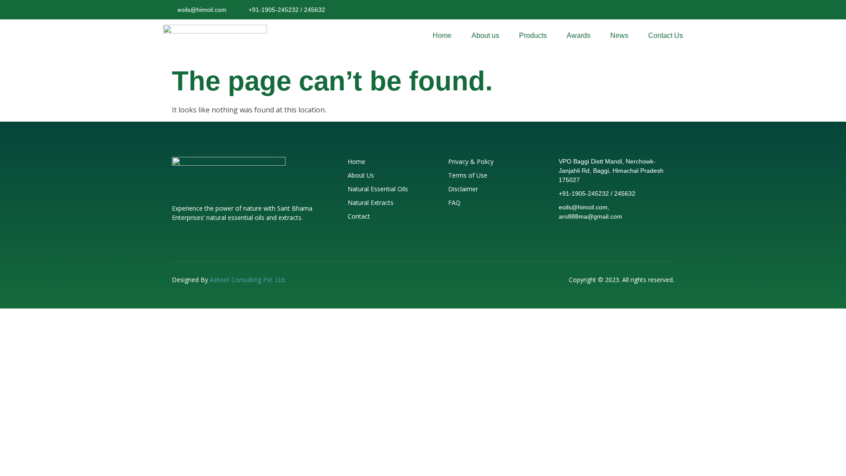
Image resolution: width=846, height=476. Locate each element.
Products (533, 35)
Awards (578, 35)
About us (485, 35)
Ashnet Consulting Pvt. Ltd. (248, 279)
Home (442, 35)
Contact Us (665, 35)
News (619, 35)
